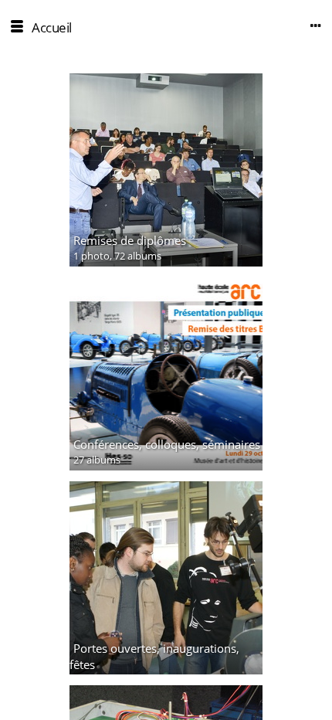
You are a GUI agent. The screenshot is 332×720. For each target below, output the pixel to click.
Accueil (52, 27)
